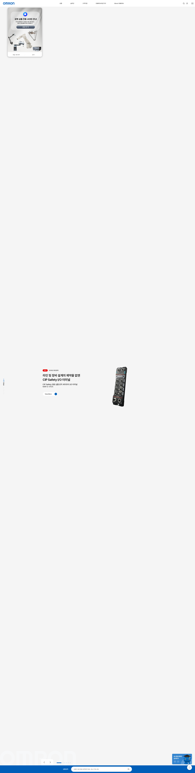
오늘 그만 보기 (16, 54)
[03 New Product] (4, 389)
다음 (50, 762)
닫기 (33, 54)
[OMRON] (8, 3)
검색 (183, 3)
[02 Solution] (4, 387)
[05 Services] (4, 392)
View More (48, 394)
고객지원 (84, 3)
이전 (44, 762)
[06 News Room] (4, 393)
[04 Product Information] (4, 390)
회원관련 (187, 3)
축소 (178, 761)
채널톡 (182, 759)
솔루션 (72, 3)
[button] (59, 762)
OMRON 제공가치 (101, 3)
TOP (190, 768)
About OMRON (119, 3)
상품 (61, 3)
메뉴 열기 (192, 3)
